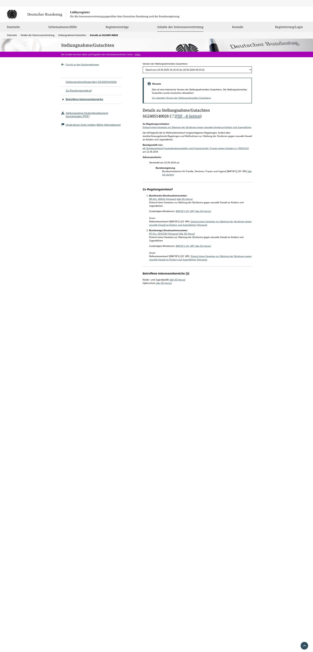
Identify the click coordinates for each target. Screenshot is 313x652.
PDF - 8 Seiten (187, 116)
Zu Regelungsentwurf (79, 90)
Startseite (13, 27)
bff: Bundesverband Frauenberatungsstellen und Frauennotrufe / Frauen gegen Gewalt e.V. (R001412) (196, 148)
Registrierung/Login (289, 27)
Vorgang (171, 199)
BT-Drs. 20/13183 (158, 233)
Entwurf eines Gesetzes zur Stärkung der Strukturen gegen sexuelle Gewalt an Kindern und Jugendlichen (197, 127)
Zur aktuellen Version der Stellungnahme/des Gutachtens (181, 98)
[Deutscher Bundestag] (36, 14)
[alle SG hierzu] (185, 199)
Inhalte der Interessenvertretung (180, 27)
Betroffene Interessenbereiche (84, 99)
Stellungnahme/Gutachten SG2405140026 (91, 82)
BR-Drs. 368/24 (157, 199)
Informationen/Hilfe (62, 27)
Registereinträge (117, 27)
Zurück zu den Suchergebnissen (82, 64)
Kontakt (237, 27)
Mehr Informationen (108, 125)
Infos (137, 54)
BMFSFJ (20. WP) (185, 211)
